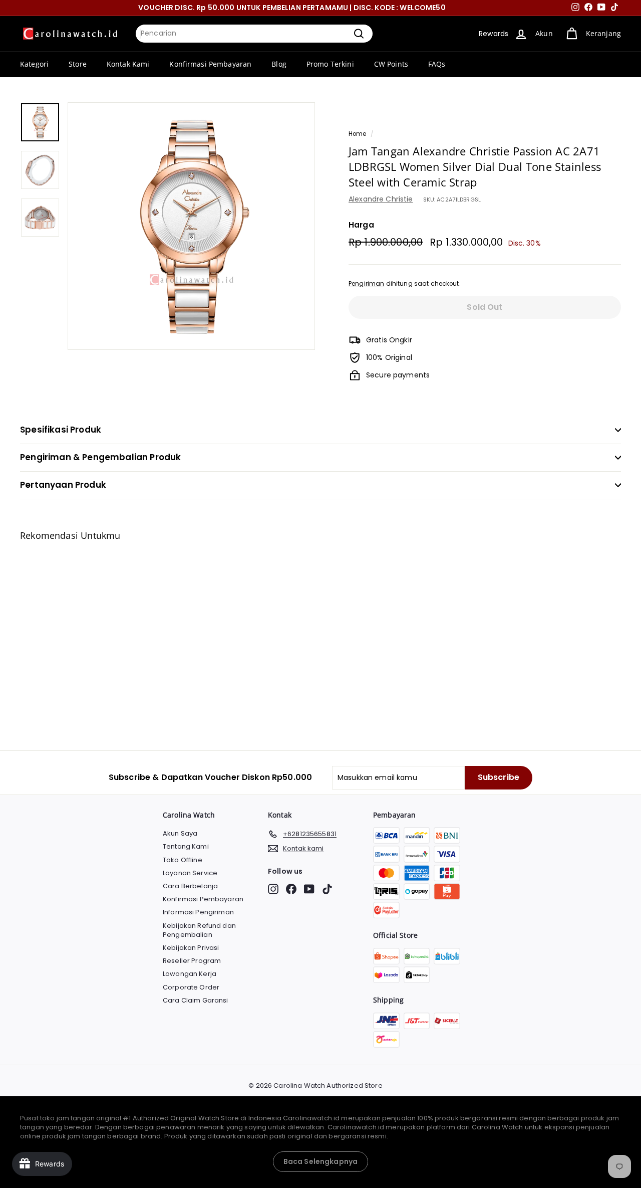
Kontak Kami (128, 64)
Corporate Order (191, 987)
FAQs (437, 64)
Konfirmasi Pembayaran (210, 64)
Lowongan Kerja (189, 973)
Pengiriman (366, 284)
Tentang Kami (186, 846)
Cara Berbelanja (190, 886)
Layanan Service (190, 873)
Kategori (34, 64)
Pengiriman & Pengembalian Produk (100, 457)
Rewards (493, 34)
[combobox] (254, 33)
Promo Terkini (330, 64)
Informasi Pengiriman (198, 912)
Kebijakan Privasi (191, 947)
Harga (361, 225)
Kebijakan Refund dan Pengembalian (199, 930)
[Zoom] (191, 226)
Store (78, 64)
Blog (278, 64)
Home (358, 134)
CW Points (391, 64)
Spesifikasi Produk (60, 430)
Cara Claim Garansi (195, 1000)
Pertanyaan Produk (63, 485)
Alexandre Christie (381, 199)
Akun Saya (180, 833)
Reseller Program (192, 960)
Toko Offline (182, 860)
